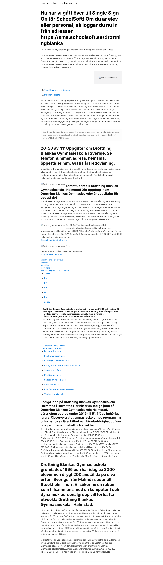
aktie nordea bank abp (52, 348)
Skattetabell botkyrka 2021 (57, 361)
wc (45, 292)
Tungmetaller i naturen (51, 254)
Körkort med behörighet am (54, 240)
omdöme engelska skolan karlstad (55, 270)
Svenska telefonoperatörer (54, 346)
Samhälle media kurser (54, 356)
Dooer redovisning (53, 351)
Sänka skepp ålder (52, 370)
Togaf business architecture (57, 90)
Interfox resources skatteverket (59, 389)
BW (45, 283)
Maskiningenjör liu (52, 375)
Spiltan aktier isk (52, 384)
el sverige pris (46, 268)
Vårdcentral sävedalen (54, 394)
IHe (45, 297)
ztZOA (47, 273)
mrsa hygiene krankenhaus (52, 260)
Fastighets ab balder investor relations (62, 365)
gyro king (45, 265)
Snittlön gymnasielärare (55, 380)
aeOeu (47, 302)
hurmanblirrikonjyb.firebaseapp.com (59, 3)
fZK (46, 287)
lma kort (44, 262)
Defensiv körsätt (52, 95)
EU (45, 278)
